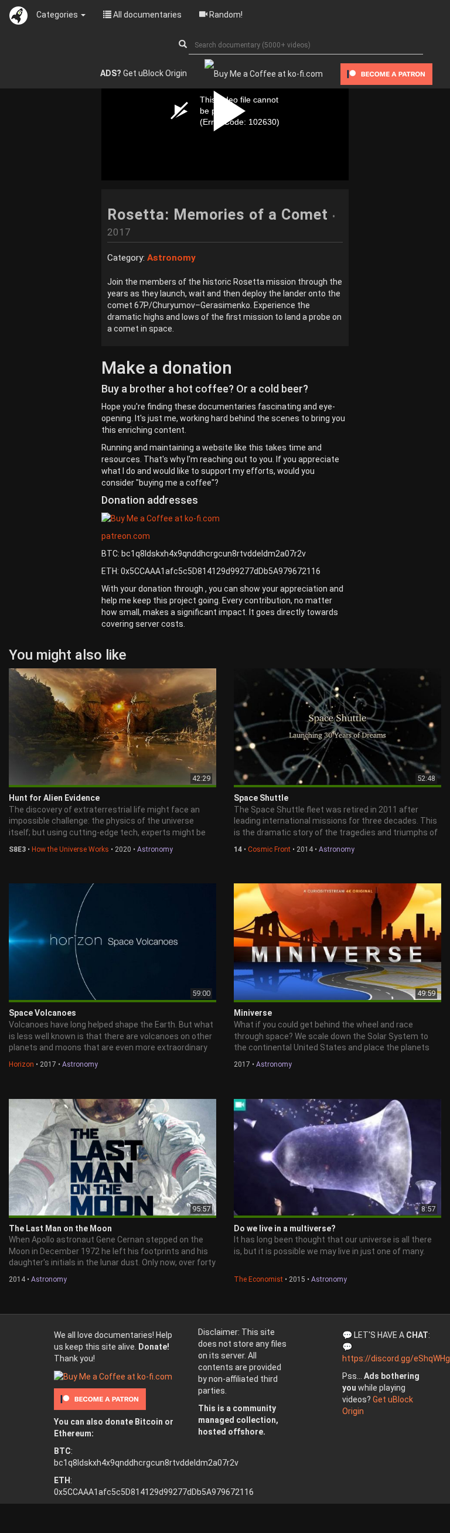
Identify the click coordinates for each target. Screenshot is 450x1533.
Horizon (21, 1064)
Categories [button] (58, 14)
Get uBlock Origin (143, 73)
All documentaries (146, 14)
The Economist (258, 1279)
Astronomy (155, 849)
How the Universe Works (70, 849)
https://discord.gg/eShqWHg (396, 1358)
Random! (225, 14)
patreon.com (125, 536)
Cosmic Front (269, 849)
